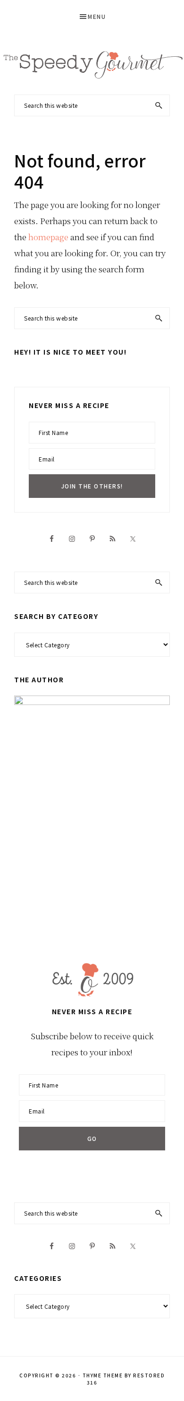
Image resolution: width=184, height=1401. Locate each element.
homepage (48, 237)
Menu (97, 16)
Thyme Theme (103, 1375)
